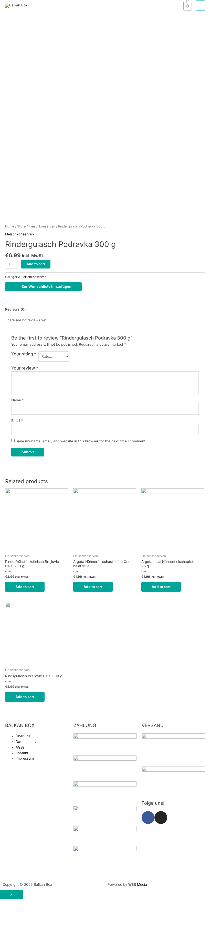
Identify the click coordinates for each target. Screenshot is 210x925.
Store (21, 226)
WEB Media (137, 884)
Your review (24, 368)
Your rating (23, 353)
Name (17, 400)
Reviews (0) (15, 309)
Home (9, 226)
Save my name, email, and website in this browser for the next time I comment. (81, 441)
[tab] (15, 309)
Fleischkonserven (42, 226)
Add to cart (35, 264)
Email (17, 421)
